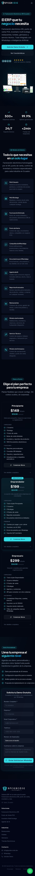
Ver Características (17, 53)
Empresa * (7, 710)
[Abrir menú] (31, 3)
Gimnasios (5, 838)
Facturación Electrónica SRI (10, 812)
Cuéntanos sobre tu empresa (14, 746)
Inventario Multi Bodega (9, 818)
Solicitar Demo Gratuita (16, 47)
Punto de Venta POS (8, 815)
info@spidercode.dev (11, 850)
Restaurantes (6, 831)
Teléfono (7, 728)
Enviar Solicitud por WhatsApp (20, 760)
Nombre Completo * (10, 701)
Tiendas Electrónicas (8, 841)
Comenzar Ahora (19, 465)
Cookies (25, 869)
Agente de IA (6, 822)
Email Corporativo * (10, 719)
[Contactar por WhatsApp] (30, 871)
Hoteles (4, 834)
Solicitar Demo (8, 856)
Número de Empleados (11, 737)
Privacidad (10, 869)
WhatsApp (7, 853)
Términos (18, 869)
